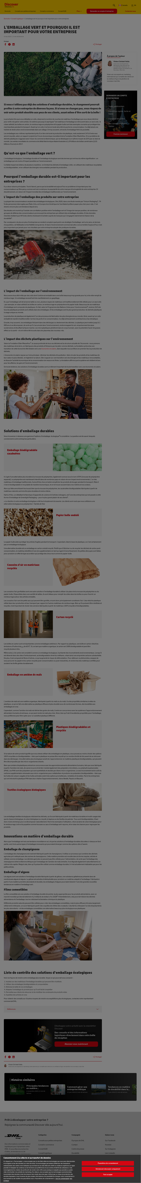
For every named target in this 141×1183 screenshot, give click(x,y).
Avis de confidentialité (62, 1178)
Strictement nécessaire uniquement (108, 1169)
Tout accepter (108, 1174)
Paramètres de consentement (108, 1163)
